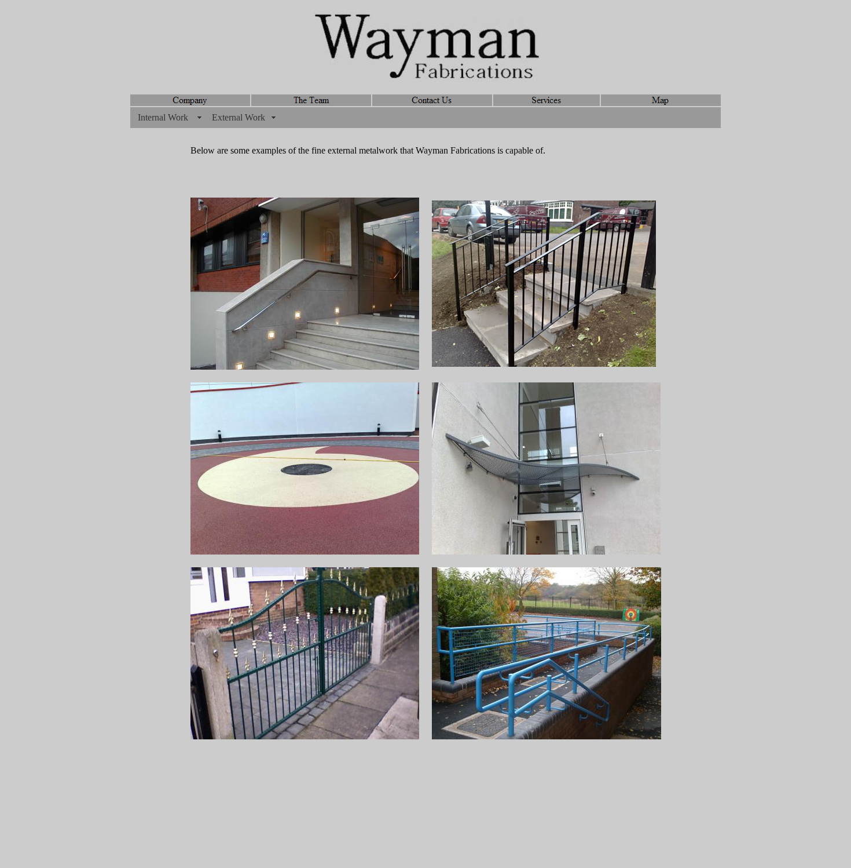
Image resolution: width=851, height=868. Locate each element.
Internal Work (163, 117)
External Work (238, 117)
